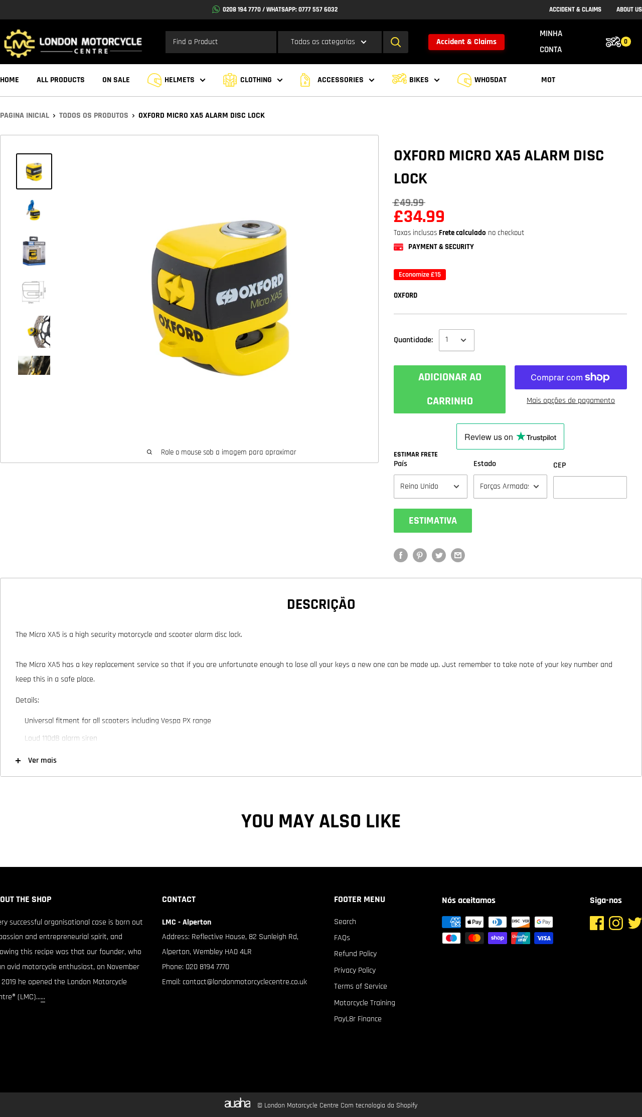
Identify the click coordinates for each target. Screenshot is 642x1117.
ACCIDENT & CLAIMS (575, 10)
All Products (61, 80)
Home (9, 80)
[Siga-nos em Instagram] (616, 926)
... (43, 997)
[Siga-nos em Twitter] (635, 926)
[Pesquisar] (395, 42)
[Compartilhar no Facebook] (401, 555)
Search (345, 922)
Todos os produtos (93, 115)
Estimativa (433, 520)
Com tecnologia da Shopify (379, 1105)
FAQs (342, 938)
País (400, 464)
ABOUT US (629, 10)
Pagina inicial (24, 115)
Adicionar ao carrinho (450, 389)
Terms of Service (360, 986)
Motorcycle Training (364, 1003)
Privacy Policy (355, 970)
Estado (484, 464)
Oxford (405, 295)
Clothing (256, 80)
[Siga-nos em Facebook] (597, 926)
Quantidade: (413, 340)
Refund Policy (355, 954)
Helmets (180, 80)
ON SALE (116, 80)
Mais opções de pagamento (571, 400)
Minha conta (551, 41)
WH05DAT (490, 80)
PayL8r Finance (358, 1019)
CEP (559, 465)
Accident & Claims (466, 42)
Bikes (419, 80)
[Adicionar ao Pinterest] (420, 555)
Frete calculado (462, 233)
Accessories (340, 80)
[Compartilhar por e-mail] (458, 555)
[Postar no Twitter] (439, 555)
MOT (548, 80)
